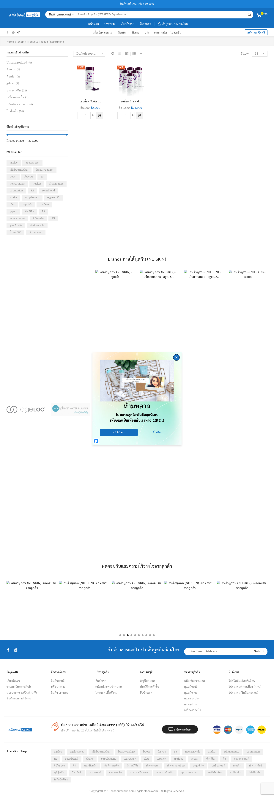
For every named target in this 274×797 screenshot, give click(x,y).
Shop (21, 41)
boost (13, 177)
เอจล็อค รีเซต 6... (130, 101)
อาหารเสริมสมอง (139, 773)
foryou (28, 177)
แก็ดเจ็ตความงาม (102, 32)
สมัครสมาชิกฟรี (256, 32)
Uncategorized (17, 62)
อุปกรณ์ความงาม (190, 773)
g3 (42, 177)
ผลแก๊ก (237, 766)
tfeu (12, 205)
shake (13, 198)
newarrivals (17, 184)
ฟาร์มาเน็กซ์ (255, 766)
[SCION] (248, 409)
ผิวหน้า (122, 32)
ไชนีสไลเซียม (61, 780)
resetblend (48, 191)
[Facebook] (8, 32)
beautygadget (44, 170)
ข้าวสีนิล (29, 211)
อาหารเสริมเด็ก (164, 773)
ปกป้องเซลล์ (218, 766)
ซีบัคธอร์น (38, 219)
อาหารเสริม (160, 32)
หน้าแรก (93, 24)
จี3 (43, 211)
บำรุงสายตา (35, 232)
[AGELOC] (26, 409)
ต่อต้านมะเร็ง (37, 225)
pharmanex (56, 184)
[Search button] (249, 14)
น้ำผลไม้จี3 (15, 232)
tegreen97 (53, 198)
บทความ (109, 24)
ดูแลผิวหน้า (16, 225)
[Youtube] (13, 32)
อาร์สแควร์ (95, 773)
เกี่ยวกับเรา (127, 24)
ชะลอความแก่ (17, 219)
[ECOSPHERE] (70, 409)
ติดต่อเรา (145, 24)
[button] (120, 635)
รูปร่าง (146, 32)
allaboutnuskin (19, 170)
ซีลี (53, 219)
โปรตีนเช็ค (255, 773)
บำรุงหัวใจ (198, 766)
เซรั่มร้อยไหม (215, 773)
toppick (27, 205)
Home (10, 41)
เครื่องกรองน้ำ (15, 97)
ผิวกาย (135, 32)
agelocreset (32, 163)
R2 (32, 191)
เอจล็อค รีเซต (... (90, 101)
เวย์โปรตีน (235, 773)
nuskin (37, 184)
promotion (16, 191)
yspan (13, 211)
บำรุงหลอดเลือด (176, 766)
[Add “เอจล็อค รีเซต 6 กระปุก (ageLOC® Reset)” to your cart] (139, 115)
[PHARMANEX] (203, 409)
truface (44, 205)
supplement (32, 198)
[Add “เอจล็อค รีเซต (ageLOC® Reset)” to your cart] (99, 115)
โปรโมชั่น (176, 32)
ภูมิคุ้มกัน (59, 773)
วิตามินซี (76, 773)
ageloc (14, 163)
